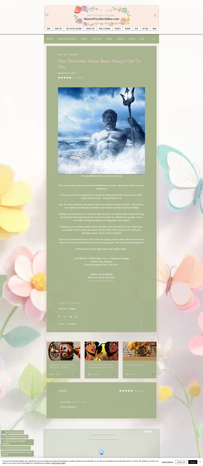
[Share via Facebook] (59, 316)
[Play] (46, 14)
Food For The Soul (135, 364)
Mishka (84, 39)
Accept (192, 462)
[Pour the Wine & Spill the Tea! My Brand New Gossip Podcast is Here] (101, 351)
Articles (109, 39)
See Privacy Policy (59, 463)
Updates (120, 39)
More (142, 39)
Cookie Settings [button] (167, 462)
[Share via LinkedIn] (71, 316)
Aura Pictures (106, 457)
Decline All (181, 462)
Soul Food (62, 308)
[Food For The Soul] (139, 351)
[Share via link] (76, 316)
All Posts (49, 39)
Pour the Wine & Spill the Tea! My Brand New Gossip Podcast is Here (101, 366)
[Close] (200, 462)
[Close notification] (32, 421)
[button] (155, 15)
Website (95, 457)
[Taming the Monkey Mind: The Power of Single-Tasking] (63, 351)
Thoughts (72, 308)
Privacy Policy (108, 434)
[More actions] (143, 54)
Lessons (132, 39)
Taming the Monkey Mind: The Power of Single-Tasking (62, 366)
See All (154, 337)
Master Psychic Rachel (67, 39)
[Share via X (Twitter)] (65, 316)
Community (96, 39)
